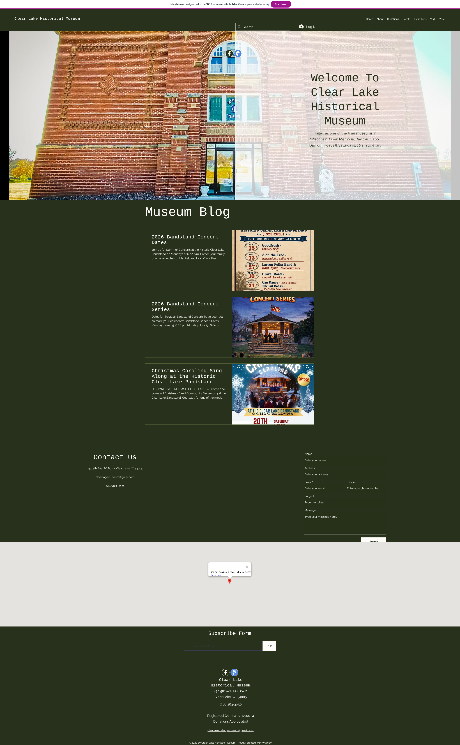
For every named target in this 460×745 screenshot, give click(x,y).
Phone (351, 482)
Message (310, 510)
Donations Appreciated (230, 721)
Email (308, 482)
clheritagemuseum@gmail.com (115, 477)
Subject (309, 496)
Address (310, 468)
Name (308, 454)
